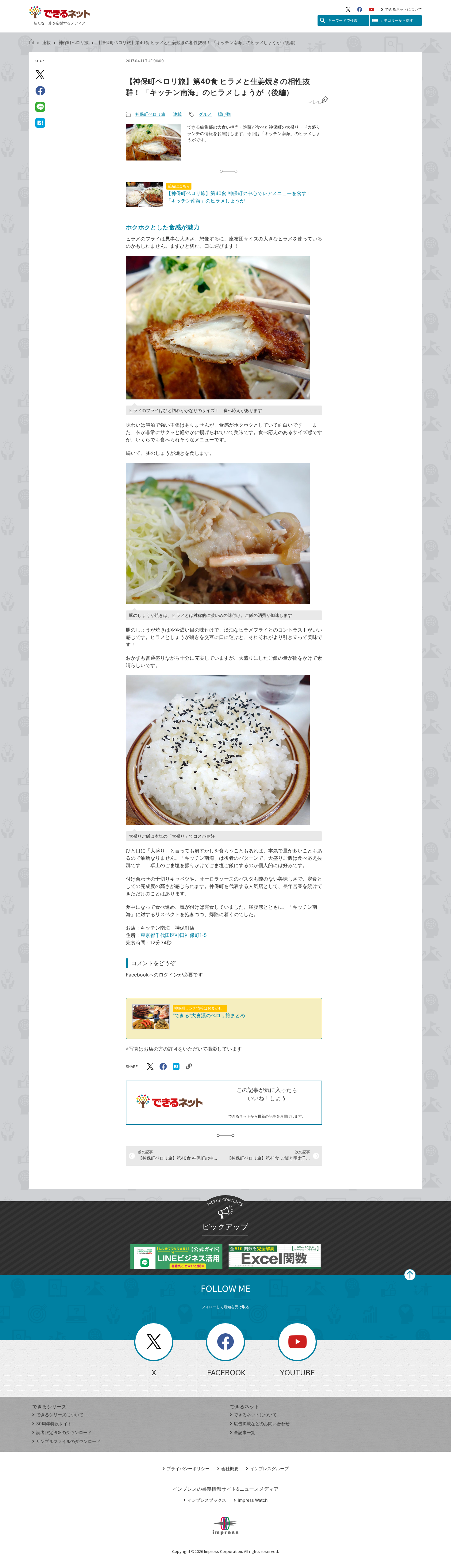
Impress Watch (253, 1500)
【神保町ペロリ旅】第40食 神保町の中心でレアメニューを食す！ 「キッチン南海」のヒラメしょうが (238, 194)
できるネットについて (403, 9)
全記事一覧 (244, 1432)
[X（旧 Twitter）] (348, 9)
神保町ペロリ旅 (74, 42)
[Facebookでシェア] (40, 91)
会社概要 (229, 1468)
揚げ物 (224, 114)
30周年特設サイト (54, 1423)
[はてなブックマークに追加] (40, 122)
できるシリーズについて (59, 1414)
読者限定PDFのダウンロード (64, 1432)
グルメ (205, 114)
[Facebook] (359, 9)
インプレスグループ (269, 1468)
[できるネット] (31, 42)
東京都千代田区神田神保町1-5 (174, 935)
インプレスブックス (206, 1500)
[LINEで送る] (40, 106)
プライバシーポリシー (188, 1468)
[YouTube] (371, 9)
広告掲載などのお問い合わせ (262, 1423)
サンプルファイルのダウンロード (68, 1441)
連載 (46, 42)
